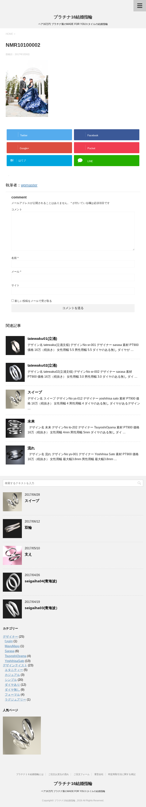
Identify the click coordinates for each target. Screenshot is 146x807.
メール (16, 271)
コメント (16, 209)
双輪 (28, 528)
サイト (15, 285)
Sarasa (9, 651)
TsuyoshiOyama (15, 656)
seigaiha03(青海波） (42, 608)
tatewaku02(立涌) (42, 365)
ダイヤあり (12, 684)
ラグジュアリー (15, 699)
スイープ (35, 392)
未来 (31, 421)
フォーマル (12, 694)
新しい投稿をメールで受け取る (33, 300)
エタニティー (14, 669)
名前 (14, 257)
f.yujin (9, 641)
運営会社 (98, 774)
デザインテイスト (15, 665)
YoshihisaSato (14, 661)
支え (28, 554)
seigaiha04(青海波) (41, 581)
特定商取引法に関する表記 (122, 774)
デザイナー (10, 636)
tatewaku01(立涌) (42, 339)
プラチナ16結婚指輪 (73, 17)
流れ (31, 448)
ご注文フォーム (82, 774)
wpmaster (29, 185)
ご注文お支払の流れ (58, 774)
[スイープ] (22, 736)
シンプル (11, 679)
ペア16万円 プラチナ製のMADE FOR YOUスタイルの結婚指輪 (73, 791)
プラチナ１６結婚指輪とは (30, 774)
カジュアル (12, 674)
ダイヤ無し (12, 689)
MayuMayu (12, 646)
